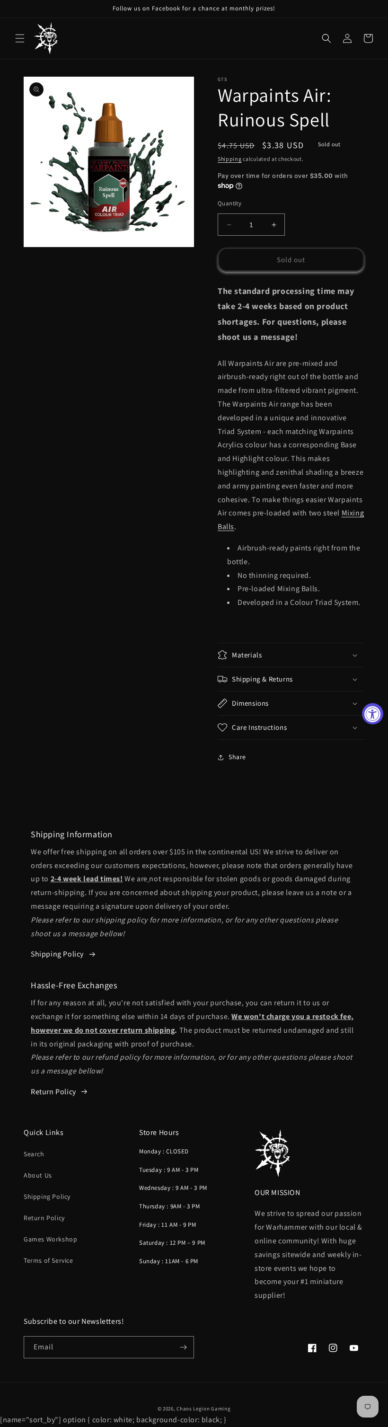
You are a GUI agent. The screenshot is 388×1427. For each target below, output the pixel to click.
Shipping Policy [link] (57, 954)
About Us (38, 1175)
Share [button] (237, 757)
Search (34, 1154)
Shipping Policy (47, 1196)
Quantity (229, 203)
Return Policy (53, 1092)
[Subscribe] (183, 1347)
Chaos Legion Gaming (203, 1408)
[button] (19, 38)
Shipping (230, 158)
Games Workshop (50, 1239)
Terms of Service (48, 1260)
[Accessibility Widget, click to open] (372, 713)
